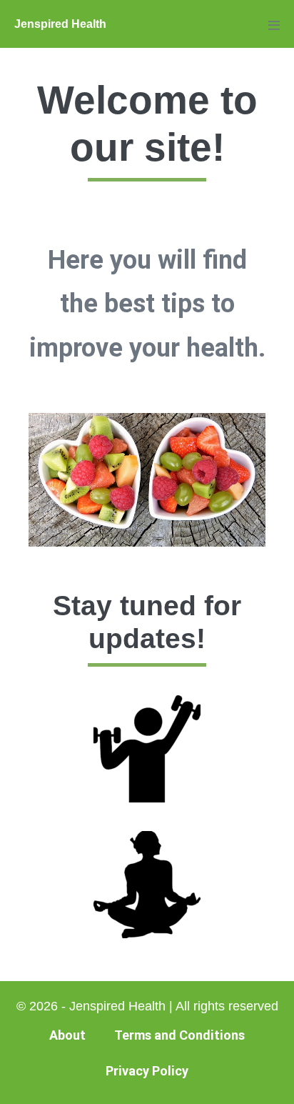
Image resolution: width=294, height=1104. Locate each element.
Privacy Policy (147, 1070)
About (67, 1035)
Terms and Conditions (179, 1035)
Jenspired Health (60, 24)
